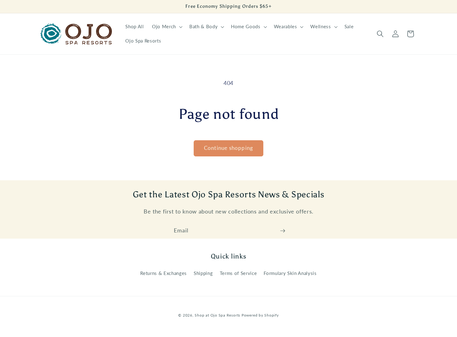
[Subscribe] (282, 231)
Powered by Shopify (260, 314)
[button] (166, 27)
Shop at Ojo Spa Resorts (218, 314)
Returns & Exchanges (163, 273)
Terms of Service (238, 273)
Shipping (203, 273)
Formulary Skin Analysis (290, 273)
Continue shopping (228, 148)
